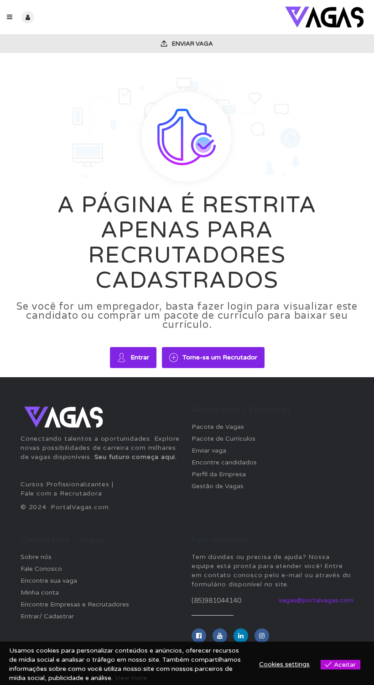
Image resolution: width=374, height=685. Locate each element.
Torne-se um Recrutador (219, 357)
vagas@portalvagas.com (316, 600)
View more (130, 678)
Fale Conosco (41, 569)
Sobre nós (36, 557)
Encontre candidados (224, 462)
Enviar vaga (192, 43)
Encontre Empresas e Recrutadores (75, 604)
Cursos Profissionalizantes (65, 484)
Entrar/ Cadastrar (47, 616)
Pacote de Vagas (218, 427)
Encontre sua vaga (49, 581)
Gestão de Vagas (218, 486)
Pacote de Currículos (223, 439)
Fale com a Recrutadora (61, 493)
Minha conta (40, 592)
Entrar (139, 357)
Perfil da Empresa (219, 474)
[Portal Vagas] (277, 17)
